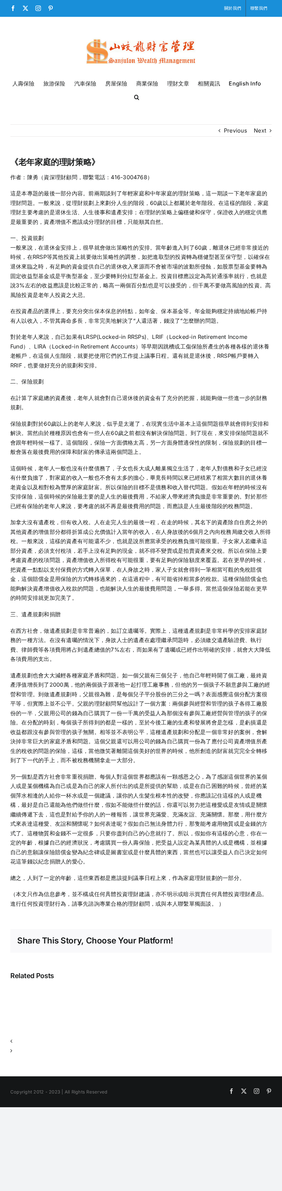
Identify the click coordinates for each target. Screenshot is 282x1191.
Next (260, 130)
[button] (136, 96)
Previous (235, 130)
